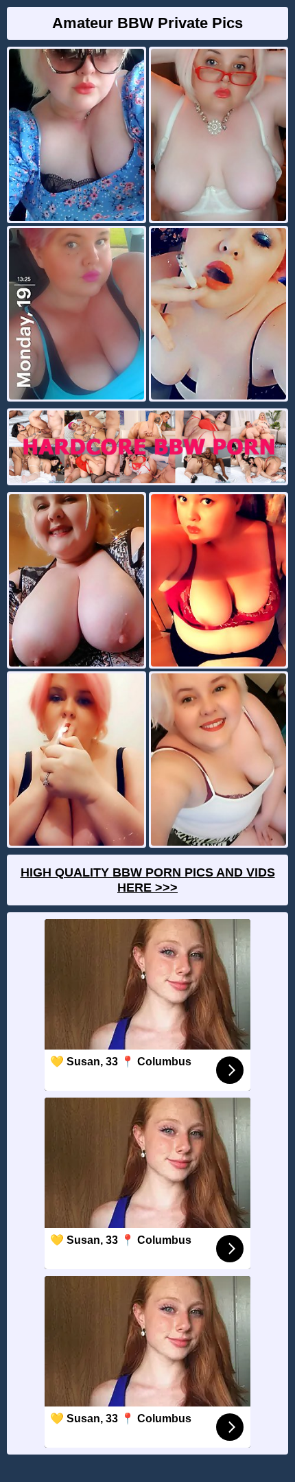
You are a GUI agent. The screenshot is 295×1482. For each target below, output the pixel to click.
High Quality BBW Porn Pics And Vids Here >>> (148, 880)
